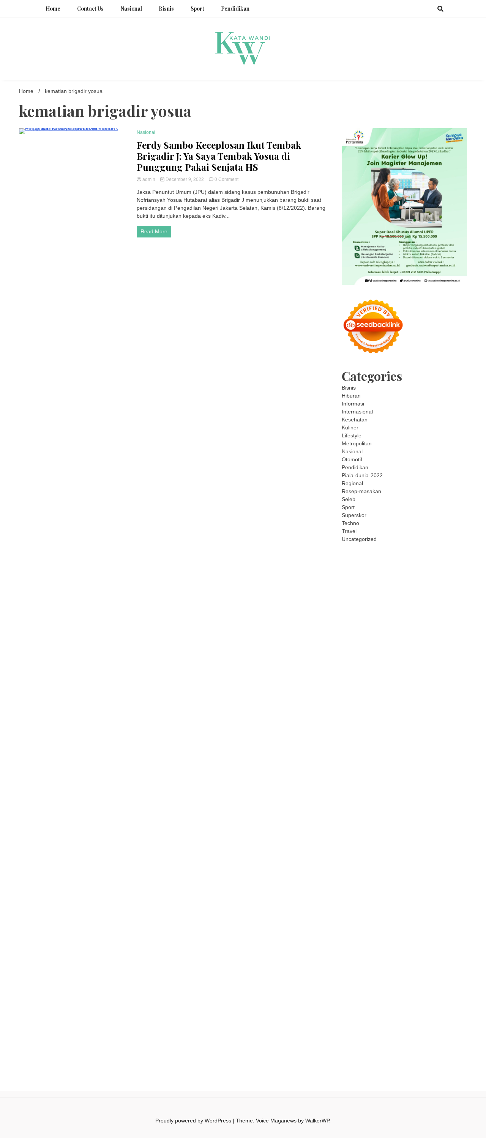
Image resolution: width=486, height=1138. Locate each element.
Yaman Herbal (433, 802)
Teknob (458, 850)
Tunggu (351, 993)
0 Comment (226, 179)
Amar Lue (353, 738)
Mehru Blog (441, 627)
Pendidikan (235, 8)
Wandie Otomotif (408, 890)
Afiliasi (385, 945)
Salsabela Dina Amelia (368, 905)
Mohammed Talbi (392, 754)
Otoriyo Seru (357, 794)
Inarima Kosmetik (380, 778)
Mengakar (420, 977)
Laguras (405, 706)
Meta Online (448, 635)
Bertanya (365, 945)
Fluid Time (400, 746)
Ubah (451, 985)
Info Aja (442, 937)
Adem (400, 977)
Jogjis (425, 643)
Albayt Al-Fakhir (418, 603)
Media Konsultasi (439, 1033)
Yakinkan (375, 1009)
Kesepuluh (354, 1017)
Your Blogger (402, 921)
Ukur (367, 993)
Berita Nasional (360, 913)
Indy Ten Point (446, 778)
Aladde (420, 651)
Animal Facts (357, 802)
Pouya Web (436, 738)
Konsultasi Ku (432, 1017)
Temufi (420, 730)
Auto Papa (450, 603)
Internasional (357, 412)
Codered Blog (370, 746)
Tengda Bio (367, 730)
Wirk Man (445, 858)
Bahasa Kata (419, 1041)
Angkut (418, 953)
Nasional (131, 8)
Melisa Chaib (399, 635)
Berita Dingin (391, 1025)
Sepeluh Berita (400, 1033)
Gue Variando (443, 794)
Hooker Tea (396, 730)
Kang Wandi (372, 890)
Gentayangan (421, 993)
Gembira (352, 1009)
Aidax (448, 658)
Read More (153, 231)
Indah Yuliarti (415, 937)
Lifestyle (351, 435)
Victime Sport (422, 786)
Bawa (409, 961)
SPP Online (374, 714)
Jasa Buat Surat (426, 666)
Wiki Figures (356, 579)
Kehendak (434, 1009)
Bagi (460, 953)
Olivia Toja (369, 635)
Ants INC (421, 595)
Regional (352, 483)
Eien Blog (376, 690)
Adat (436, 945)
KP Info (432, 658)
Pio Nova (445, 746)
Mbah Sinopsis (399, 643)
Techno (350, 523)
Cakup (349, 977)
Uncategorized (359, 539)
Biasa (372, 969)
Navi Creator (431, 866)
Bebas (451, 961)
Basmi (349, 961)
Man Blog (353, 866)
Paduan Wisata (406, 929)
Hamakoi (395, 666)
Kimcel (380, 563)
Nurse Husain (410, 674)
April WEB (370, 651)
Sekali (413, 1009)
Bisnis (166, 8)
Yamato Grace (378, 627)
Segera (396, 1009)
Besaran (400, 1001)
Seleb (348, 499)
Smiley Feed (405, 714)
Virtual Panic (378, 674)
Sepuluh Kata (358, 1025)
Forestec (352, 826)
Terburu (408, 969)
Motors (350, 555)
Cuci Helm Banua (382, 882)
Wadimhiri (398, 595)
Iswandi (351, 882)
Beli (397, 961)
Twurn (443, 611)
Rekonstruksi (357, 698)
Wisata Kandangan (394, 897)
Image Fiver (356, 563)
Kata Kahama (376, 619)
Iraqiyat (424, 746)
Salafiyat (404, 619)
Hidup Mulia (414, 698)
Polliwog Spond (403, 571)
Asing (434, 953)
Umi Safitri (386, 937)
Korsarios (443, 770)
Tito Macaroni (391, 842)
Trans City (354, 858)
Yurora (424, 635)
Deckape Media (406, 810)
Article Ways (390, 762)
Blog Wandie (434, 897)
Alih (346, 953)
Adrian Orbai (436, 714)
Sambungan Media (391, 1017)
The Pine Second (377, 722)
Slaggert (440, 651)
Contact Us (90, 8)
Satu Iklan (431, 921)
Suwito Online (397, 866)
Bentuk (389, 969)
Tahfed (425, 858)
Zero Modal (370, 587)
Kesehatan (355, 420)
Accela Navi (426, 587)
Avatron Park (357, 611)
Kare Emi (378, 738)
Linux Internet (382, 834)
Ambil (358, 953)
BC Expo (363, 762)
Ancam (400, 953)
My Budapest (442, 810)
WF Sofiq (417, 690)
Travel (349, 531)
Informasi (353, 404)
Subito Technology (445, 571)
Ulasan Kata (389, 993)
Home (53, 8)
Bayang (382, 961)
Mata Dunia (434, 850)
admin (148, 179)
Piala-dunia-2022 (362, 475)
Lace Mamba (367, 571)
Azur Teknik (402, 555)
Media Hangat (385, 1041)
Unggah (434, 985)
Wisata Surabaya (370, 850)
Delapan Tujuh (434, 555)
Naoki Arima (426, 826)
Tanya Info (354, 1041)
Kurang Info (411, 905)
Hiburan (351, 396)
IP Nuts (448, 786)
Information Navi (429, 842)
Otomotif (352, 459)
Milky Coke (387, 794)
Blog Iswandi (445, 890)
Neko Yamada (390, 579)
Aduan (366, 977)
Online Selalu (370, 929)
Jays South (447, 643)
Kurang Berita (442, 905)
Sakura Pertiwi (443, 929)
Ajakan (383, 977)
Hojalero (439, 682)
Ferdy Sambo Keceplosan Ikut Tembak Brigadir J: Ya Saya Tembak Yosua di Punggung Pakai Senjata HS (219, 156)
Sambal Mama (374, 658)
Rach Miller (380, 706)
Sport (197, 8)
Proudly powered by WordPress (194, 1121)
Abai (448, 945)
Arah (447, 953)
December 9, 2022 (184, 179)
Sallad (396, 690)
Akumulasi (378, 953)
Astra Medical (388, 786)
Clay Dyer (440, 818)
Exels (423, 706)
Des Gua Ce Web (422, 834)
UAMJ (381, 802)
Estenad (373, 666)
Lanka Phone (405, 563)
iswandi (363, 874)
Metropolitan (357, 443)
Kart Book (442, 706)
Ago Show (386, 698)
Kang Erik (379, 858)
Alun (460, 945)
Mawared (419, 770)
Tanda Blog (367, 1033)
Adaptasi (419, 945)
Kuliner (350, 427)
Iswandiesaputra (393, 874)
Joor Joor (425, 754)
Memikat (450, 1001)
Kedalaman (425, 1001)
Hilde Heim (371, 595)
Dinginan (352, 1001)
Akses (441, 977)
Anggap (351, 985)
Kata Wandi (418, 882)
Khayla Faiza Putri (436, 874)
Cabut (426, 969)
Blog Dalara (420, 611)
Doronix (432, 563)
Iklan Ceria (429, 619)
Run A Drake (357, 818)
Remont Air (397, 826)
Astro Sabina (389, 611)
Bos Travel (405, 850)
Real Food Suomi (386, 770)
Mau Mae (403, 858)
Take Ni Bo (398, 587)
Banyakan (376, 1001)
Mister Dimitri (445, 690)
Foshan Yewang (427, 579)
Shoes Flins (356, 754)
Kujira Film (442, 730)
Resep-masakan (361, 491)
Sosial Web (371, 921)
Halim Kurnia (357, 937)
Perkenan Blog (425, 1025)
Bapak (446, 993)
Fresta (349, 651)
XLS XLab (402, 802)
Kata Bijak (354, 643)
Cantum (444, 969)
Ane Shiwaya (405, 738)
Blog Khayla (356, 897)
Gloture (351, 714)
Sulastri (438, 674)
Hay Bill (373, 826)
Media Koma (423, 913)
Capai (416, 985)
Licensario (415, 778)
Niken (373, 866)
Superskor (354, 515)
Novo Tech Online (406, 682)
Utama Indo (408, 658)
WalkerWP (317, 1121)
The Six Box (356, 786)
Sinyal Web (393, 913)
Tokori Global (370, 810)
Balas (364, 961)
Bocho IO (415, 818)
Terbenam (430, 961)
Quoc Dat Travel (378, 603)
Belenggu (353, 969)
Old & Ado (413, 794)
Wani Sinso (397, 651)
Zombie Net (369, 682)
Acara (401, 945)
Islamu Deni (412, 627)
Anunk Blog (373, 555)
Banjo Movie (388, 818)
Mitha (373, 643)
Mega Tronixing (418, 722)
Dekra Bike (419, 762)
